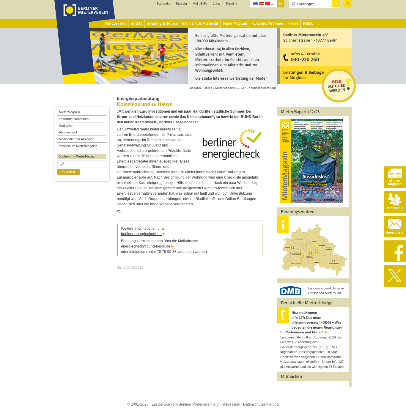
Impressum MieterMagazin (78, 146)
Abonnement (68, 132)
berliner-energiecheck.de (141, 234)
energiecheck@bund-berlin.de (145, 246)
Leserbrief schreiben (74, 119)
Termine (231, 3)
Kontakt (181, 3)
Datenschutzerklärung (261, 404)
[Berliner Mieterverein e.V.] (84, 16)
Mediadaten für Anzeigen (76, 139)
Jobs (216, 3)
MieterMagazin (69, 112)
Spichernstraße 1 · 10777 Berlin (310, 37)
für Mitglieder (303, 75)
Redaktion (66, 125)
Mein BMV (200, 3)
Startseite (163, 3)
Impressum (231, 404)
